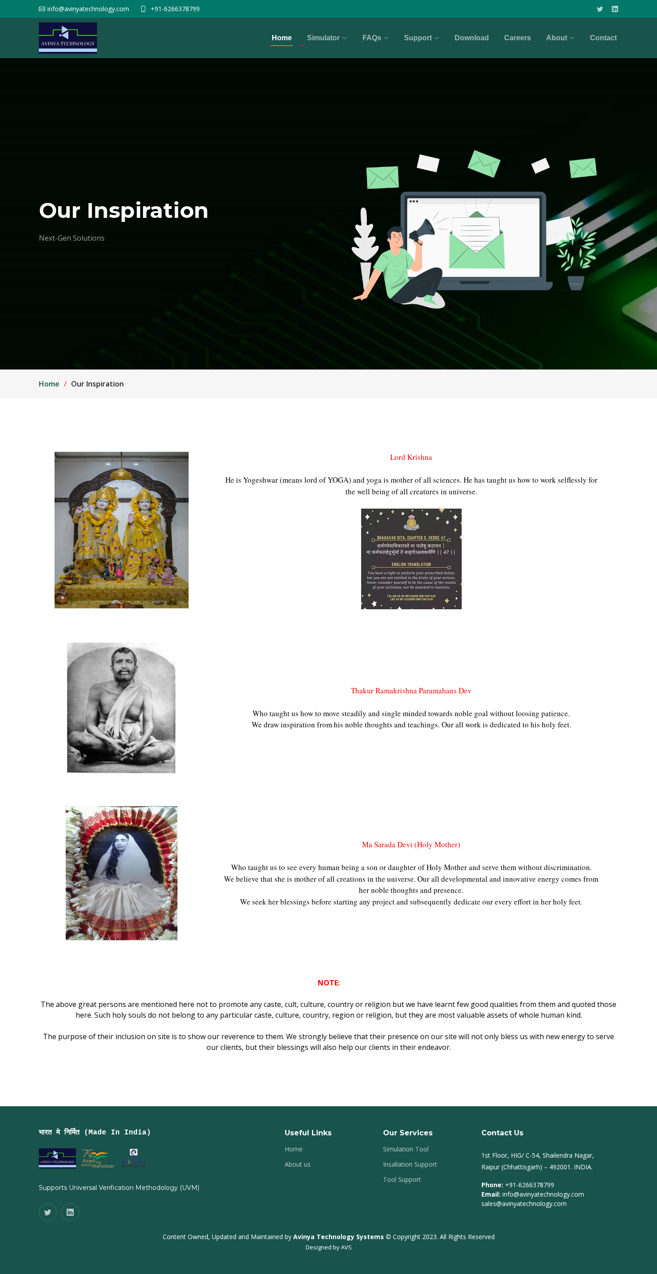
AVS (346, 1247)
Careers (517, 38)
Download (472, 38)
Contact (603, 38)
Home (282, 38)
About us (298, 1164)
